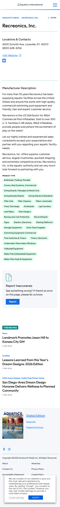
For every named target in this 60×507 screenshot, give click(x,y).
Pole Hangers (25, 211)
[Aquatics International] (30, 4)
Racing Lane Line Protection (16, 217)
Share (53, 18)
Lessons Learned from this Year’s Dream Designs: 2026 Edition (25, 362)
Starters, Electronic (22, 222)
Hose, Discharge (11, 206)
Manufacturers (10, 18)
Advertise (35, 463)
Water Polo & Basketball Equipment (20, 254)
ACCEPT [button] (35, 497)
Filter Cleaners (24, 201)
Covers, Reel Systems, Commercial (20, 185)
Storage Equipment (13, 227)
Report (12, 301)
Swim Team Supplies (35, 227)
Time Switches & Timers (15, 238)
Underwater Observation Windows (20, 243)
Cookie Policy (37, 474)
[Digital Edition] (12, 437)
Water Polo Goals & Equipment (18, 259)
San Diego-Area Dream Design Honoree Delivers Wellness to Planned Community (28, 386)
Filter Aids (8, 201)
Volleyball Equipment (13, 248)
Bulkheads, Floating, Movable (17, 180)
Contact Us (7, 469)
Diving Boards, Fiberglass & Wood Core (21, 190)
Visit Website (10, 55)
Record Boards (41, 217)
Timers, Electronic (39, 238)
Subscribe (31, 422)
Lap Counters (45, 206)
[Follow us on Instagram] (9, 449)
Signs (6, 222)
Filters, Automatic (44, 201)
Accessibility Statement (13, 474)
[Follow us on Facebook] (4, 449)
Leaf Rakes (9, 211)
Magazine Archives (34, 427)
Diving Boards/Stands (14, 196)
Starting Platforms (44, 222)
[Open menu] (55, 5)
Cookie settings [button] (16, 497)
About (5, 463)
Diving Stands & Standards (41, 196)
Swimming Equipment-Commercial (20, 233)
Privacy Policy (37, 469)
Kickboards (29, 206)
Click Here (4, 60)
